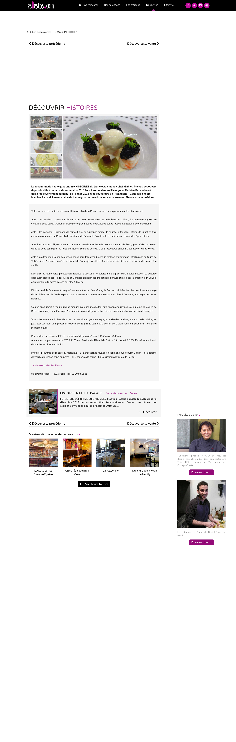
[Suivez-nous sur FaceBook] (188, 5)
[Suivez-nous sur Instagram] (200, 5)
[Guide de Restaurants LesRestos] (40, 5)
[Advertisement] (94, 75)
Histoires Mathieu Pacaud (49, 365)
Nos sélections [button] (112, 5)
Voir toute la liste (96, 484)
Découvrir (150, 412)
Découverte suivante (142, 44)
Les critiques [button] (133, 5)
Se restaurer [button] (91, 5)
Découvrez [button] (152, 5)
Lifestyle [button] (169, 5)
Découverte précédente (48, 44)
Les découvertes (41, 32)
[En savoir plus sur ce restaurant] (43, 401)
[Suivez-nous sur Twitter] (194, 5)
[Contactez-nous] (207, 5)
